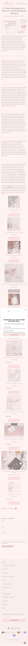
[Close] (25, 309)
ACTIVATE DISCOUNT (14, 334)
